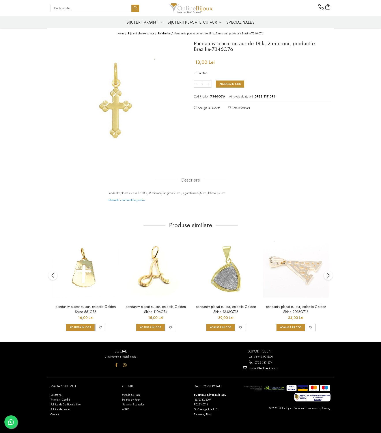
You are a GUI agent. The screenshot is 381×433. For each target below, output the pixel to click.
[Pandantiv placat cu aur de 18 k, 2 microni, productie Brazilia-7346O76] (118, 100)
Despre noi (56, 395)
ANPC (125, 409)
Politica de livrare (59, 409)
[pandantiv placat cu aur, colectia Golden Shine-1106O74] (156, 269)
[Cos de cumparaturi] (328, 7)
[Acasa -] (190, 8)
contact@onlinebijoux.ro (263, 368)
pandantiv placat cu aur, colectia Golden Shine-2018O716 (296, 309)
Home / (122, 34)
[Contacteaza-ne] (321, 7)
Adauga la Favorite (208, 108)
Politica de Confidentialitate (65, 405)
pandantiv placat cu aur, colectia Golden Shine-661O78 (86, 309)
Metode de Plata (131, 395)
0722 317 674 (263, 362)
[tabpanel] (118, 100)
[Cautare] (135, 8)
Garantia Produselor (133, 405)
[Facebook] (116, 365)
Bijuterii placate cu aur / (142, 34)
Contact (54, 414)
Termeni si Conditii (60, 400)
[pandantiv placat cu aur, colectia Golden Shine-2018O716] (296, 269)
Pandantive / (166, 34)
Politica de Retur (131, 400)
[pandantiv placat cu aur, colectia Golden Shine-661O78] (85, 269)
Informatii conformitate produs (126, 200)
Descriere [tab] (190, 180)
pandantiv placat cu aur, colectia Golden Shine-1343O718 (226, 309)
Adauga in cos (230, 84)
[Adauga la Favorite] (100, 327)
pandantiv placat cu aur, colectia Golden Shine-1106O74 (156, 309)
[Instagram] (125, 365)
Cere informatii (240, 108)
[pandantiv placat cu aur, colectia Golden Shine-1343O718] (226, 269)
